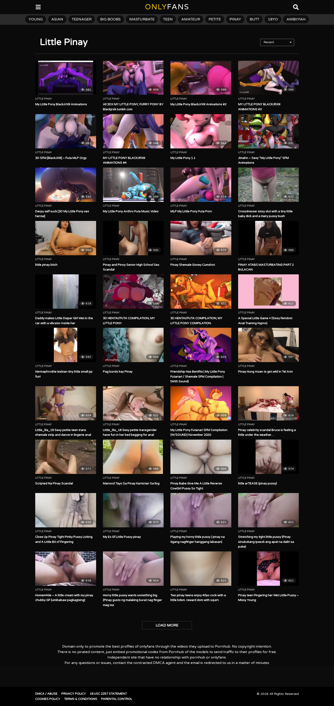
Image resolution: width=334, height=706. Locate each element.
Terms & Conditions (80, 699)
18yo (273, 19)
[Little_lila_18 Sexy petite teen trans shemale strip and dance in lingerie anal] (65, 403)
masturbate (142, 19)
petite (215, 19)
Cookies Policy (47, 699)
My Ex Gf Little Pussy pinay (122, 537)
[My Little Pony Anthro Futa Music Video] (133, 185)
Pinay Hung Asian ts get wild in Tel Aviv (265, 371)
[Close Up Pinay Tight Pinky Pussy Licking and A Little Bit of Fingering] (65, 510)
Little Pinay (43, 99)
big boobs (110, 19)
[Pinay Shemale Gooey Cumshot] (200, 238)
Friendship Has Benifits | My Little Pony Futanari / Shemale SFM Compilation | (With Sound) (197, 376)
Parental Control (116, 699)
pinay (235, 19)
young (36, 19)
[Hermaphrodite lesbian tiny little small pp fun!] (65, 345)
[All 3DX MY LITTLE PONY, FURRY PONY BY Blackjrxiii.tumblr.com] (133, 78)
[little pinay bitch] (65, 238)
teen (168, 19)
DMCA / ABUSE (46, 694)
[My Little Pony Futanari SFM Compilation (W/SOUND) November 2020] (200, 403)
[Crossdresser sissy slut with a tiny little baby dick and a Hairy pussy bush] (268, 185)
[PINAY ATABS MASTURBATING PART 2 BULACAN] (268, 238)
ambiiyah (296, 19)
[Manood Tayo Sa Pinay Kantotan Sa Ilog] (133, 457)
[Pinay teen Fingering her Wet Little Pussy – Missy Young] (268, 568)
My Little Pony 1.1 (182, 158)
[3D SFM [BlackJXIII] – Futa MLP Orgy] (65, 131)
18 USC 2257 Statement (108, 694)
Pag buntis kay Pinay (117, 371)
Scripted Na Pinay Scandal (54, 483)
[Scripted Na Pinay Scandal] (65, 457)
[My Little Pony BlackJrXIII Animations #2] (200, 78)
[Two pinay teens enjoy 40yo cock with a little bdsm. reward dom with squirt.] (200, 568)
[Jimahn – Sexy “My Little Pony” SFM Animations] (268, 131)
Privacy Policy (73, 694)
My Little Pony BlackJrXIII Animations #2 (198, 104)
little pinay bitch (46, 265)
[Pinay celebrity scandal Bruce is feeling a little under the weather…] (268, 403)
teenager (82, 19)
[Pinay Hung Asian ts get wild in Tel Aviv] (268, 345)
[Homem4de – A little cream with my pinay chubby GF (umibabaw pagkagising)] (65, 568)
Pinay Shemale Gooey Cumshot (192, 265)
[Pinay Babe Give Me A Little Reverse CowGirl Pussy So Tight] (200, 457)
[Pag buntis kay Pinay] (133, 345)
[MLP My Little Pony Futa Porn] (200, 185)
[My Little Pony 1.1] (200, 131)
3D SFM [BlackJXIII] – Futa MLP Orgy (61, 158)
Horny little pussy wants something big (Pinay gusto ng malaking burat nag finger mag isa (132, 600)
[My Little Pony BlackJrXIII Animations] (65, 78)
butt (254, 19)
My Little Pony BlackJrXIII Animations (61, 104)
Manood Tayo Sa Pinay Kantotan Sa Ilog (131, 483)
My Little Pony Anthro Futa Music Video (131, 211)
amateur (190, 19)
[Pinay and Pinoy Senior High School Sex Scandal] (133, 238)
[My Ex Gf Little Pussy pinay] (133, 510)
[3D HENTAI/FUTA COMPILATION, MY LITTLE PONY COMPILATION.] (200, 291)
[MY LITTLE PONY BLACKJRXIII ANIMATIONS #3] (268, 78)
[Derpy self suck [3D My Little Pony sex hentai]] (65, 185)
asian (57, 19)
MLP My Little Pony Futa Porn (191, 211)
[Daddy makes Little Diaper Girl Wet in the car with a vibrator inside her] (65, 291)
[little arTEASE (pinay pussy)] (268, 457)
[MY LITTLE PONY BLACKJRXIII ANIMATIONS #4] (133, 131)
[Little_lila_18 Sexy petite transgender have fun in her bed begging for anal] (133, 403)
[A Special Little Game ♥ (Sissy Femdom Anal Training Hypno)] (268, 291)
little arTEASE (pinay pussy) (257, 483)
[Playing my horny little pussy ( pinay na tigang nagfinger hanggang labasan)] (200, 510)
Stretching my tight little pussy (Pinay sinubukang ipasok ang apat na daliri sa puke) (266, 542)
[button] (7, 7)
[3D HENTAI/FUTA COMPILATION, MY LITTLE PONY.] (133, 291)
